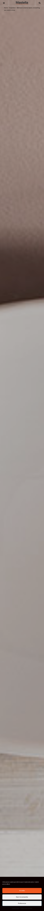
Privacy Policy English (26, 908)
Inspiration (12, 8)
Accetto (22, 890)
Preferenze (22, 903)
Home (6, 8)
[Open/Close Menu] (4, 3)
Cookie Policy (15, 908)
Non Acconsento (22, 897)
